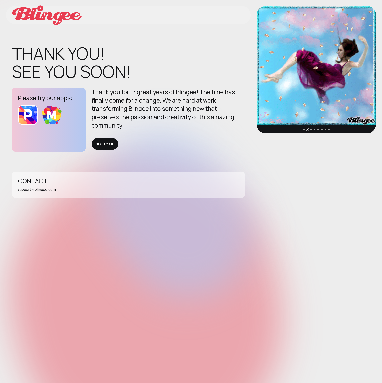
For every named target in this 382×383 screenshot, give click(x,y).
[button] (304, 129)
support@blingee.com (37, 189)
